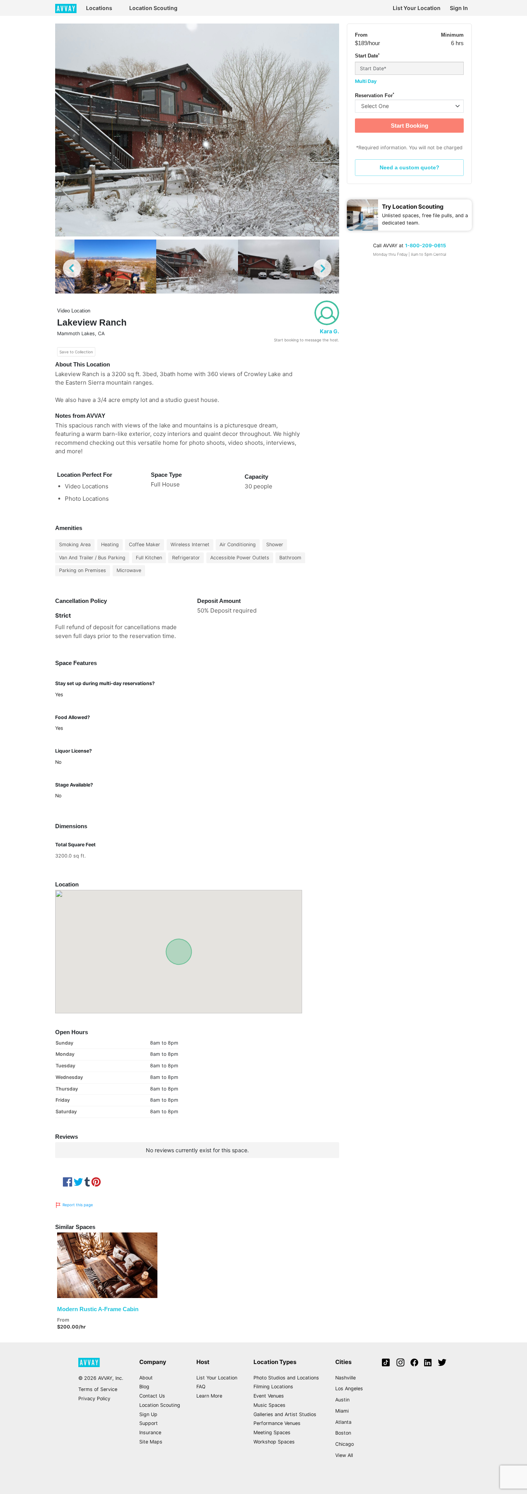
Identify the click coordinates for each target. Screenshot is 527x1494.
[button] (64, 1265)
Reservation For (374, 95)
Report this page (77, 1204)
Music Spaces (269, 1405)
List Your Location (417, 8)
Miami (342, 1411)
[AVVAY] (66, 8)
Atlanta (343, 1422)
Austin (342, 1400)
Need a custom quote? (409, 167)
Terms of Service (97, 1389)
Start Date (367, 56)
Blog (144, 1386)
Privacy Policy (94, 1398)
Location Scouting (153, 8)
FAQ (201, 1386)
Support (148, 1423)
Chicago (344, 1444)
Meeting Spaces (272, 1432)
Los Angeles (349, 1388)
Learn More (209, 1396)
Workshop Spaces (274, 1442)
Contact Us (152, 1396)
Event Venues (268, 1396)
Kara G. (329, 331)
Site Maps (150, 1442)
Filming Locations (273, 1386)
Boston (343, 1433)
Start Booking (409, 125)
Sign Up (148, 1414)
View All (344, 1455)
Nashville (345, 1378)
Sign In (459, 8)
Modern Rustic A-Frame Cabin (98, 1309)
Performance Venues (277, 1423)
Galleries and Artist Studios (284, 1414)
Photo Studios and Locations (286, 1378)
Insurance (150, 1432)
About (146, 1378)
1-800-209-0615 (425, 245)
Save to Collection (76, 351)
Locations (99, 8)
